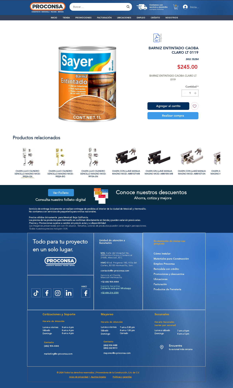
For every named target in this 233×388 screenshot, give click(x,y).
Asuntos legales (98, 376)
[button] (176, 7)
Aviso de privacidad (79, 376)
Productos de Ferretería (167, 289)
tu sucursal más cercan (180, 349)
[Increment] (195, 93)
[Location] (162, 347)
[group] (116, 162)
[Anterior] (7, 156)
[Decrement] (184, 93)
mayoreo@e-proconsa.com (117, 353)
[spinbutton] (190, 93)
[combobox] (101, 7)
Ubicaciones (160, 279)
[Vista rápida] (27, 157)
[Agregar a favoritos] (194, 106)
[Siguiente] (225, 156)
